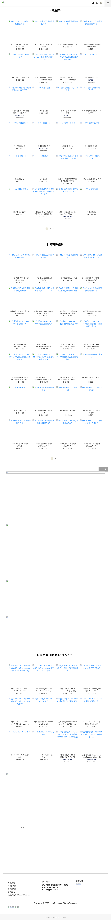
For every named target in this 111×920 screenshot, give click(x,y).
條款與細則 (12, 886)
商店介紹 (11, 883)
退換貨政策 (12, 889)
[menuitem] (47, 228)
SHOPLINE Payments (59, 917)
